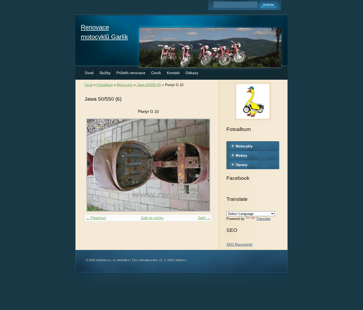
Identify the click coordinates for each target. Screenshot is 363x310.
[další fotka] (203, 165)
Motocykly (125, 85)
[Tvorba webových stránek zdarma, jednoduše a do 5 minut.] (114, 260)
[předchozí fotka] (93, 165)
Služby (105, 73)
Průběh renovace (130, 73)
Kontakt (173, 73)
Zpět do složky (152, 218)
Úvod (89, 73)
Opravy (241, 165)
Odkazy (191, 73)
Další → (204, 218)
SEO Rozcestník (239, 245)
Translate (263, 219)
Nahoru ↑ (182, 260)
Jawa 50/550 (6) (149, 85)
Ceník (156, 73)
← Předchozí (96, 218)
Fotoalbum (104, 85)
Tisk (134, 260)
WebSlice (123, 260)
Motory (241, 156)
